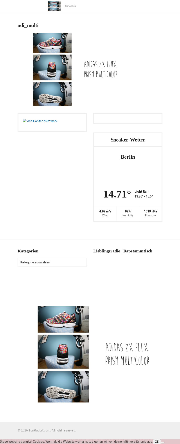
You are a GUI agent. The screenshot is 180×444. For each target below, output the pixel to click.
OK (157, 441)
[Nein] (162, 442)
